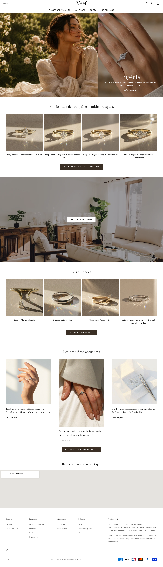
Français (7, 3)
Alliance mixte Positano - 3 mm (100, 320)
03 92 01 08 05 (12, 529)
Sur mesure (61, 524)
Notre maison (62, 529)
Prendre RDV (11, 524)
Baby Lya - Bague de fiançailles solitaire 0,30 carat (100, 155)
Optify (79, 559)
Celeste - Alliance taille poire (24, 320)
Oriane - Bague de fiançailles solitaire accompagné (138, 155)
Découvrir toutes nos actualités (81, 450)
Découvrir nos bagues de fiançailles (82, 167)
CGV (80, 524)
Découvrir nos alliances (81, 332)
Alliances (80, 10)
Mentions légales (85, 529)
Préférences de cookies (87, 533)
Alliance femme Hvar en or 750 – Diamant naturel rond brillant (138, 321)
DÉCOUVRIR (130, 90)
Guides (93, 10)
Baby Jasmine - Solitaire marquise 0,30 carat (24, 154)
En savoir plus (11, 418)
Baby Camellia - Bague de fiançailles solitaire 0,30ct (62, 155)
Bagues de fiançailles (59, 10)
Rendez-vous (107, 10)
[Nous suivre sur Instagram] (7, 550)
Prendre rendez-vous (81, 219)
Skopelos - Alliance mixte (62, 320)
